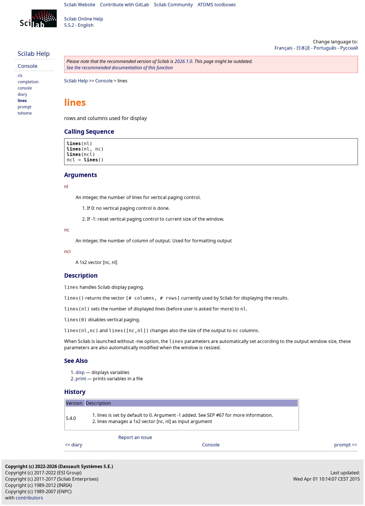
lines (22, 100)
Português (325, 48)
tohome (25, 113)
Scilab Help (34, 53)
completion (28, 81)
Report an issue (135, 437)
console (25, 88)
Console (27, 65)
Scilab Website (79, 4)
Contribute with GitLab (124, 4)
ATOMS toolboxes (217, 4)
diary (22, 94)
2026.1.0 (183, 61)
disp (80, 372)
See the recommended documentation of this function (119, 67)
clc (20, 75)
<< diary (73, 445)
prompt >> (345, 445)
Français (284, 48)
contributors (29, 498)
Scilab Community (173, 4)
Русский (349, 48)
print (81, 378)
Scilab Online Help (83, 19)
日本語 (303, 48)
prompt (24, 106)
